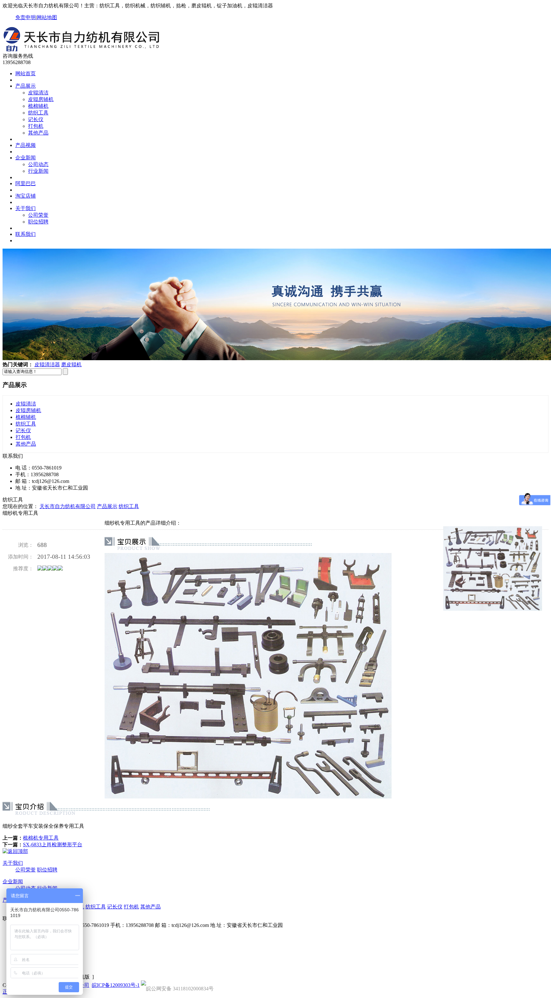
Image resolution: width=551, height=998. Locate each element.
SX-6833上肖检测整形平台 (52, 844)
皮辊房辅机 (41, 99)
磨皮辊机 (71, 364)
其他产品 (38, 132)
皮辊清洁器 (47, 364)
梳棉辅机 (38, 106)
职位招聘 (38, 221)
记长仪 (35, 119)
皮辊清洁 (38, 92)
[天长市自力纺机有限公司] (85, 50)
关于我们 (25, 208)
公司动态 (38, 164)
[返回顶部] (15, 851)
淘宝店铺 (25, 196)
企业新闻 (25, 157)
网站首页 (25, 73)
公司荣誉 (38, 215)
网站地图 (47, 17)
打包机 (35, 126)
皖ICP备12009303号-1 (116, 985)
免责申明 (25, 17)
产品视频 (25, 145)
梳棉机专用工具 (41, 838)
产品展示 (25, 86)
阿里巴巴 (25, 183)
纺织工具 (38, 112)
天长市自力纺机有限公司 (68, 506)
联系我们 (25, 234)
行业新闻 (38, 171)
